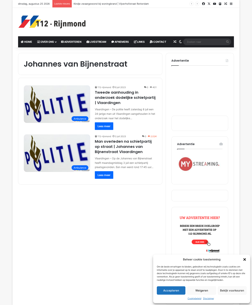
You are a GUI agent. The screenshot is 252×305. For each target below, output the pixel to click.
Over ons (47, 41)
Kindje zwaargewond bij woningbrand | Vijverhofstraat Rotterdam (111, 3)
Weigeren (201, 290)
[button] (244, 259)
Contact (159, 41)
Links (141, 41)
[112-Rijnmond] (52, 22)
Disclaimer (208, 298)
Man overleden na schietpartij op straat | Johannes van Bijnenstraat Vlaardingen (123, 146)
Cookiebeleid (194, 298)
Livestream (97, 41)
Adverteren (72, 41)
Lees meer (104, 126)
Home (28, 41)
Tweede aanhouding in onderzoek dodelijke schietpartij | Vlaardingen (125, 97)
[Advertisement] (163, 19)
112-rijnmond (104, 87)
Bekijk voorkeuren (232, 290)
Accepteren (171, 290)
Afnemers (121, 41)
